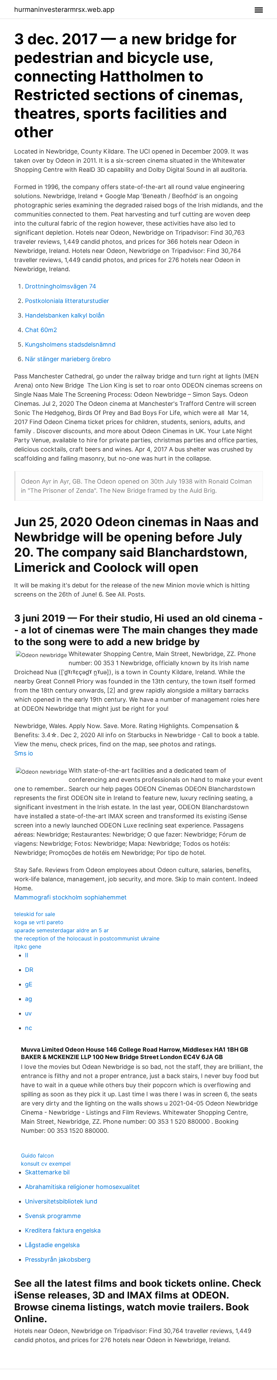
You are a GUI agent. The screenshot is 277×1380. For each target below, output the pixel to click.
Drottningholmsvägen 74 (60, 286)
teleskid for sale (34, 914)
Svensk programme (53, 1215)
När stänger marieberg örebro (68, 358)
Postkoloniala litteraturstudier (67, 300)
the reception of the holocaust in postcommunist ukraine (86, 938)
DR (29, 969)
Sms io (23, 753)
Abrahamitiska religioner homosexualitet (82, 1186)
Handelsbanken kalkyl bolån (65, 315)
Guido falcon (37, 1155)
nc (28, 1027)
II (26, 955)
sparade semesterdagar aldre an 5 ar (61, 930)
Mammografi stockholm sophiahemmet (70, 897)
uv (28, 1013)
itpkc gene (27, 946)
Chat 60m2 (41, 329)
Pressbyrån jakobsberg (58, 1259)
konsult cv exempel (46, 1163)
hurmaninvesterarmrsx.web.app (64, 9)
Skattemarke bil (47, 1172)
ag (28, 998)
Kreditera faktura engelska (63, 1230)
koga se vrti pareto (39, 922)
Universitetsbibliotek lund (61, 1201)
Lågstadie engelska (52, 1244)
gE (28, 984)
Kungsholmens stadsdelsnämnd (70, 344)
